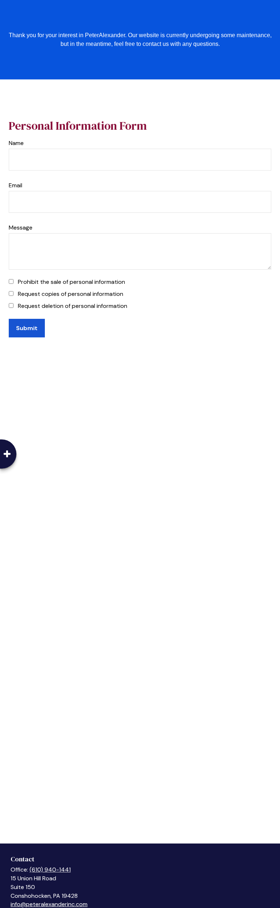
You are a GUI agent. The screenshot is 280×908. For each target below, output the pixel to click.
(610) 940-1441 (50, 869)
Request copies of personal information (70, 294)
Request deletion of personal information (72, 306)
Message (20, 227)
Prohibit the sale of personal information (71, 282)
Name (16, 143)
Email (15, 185)
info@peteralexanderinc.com (49, 904)
